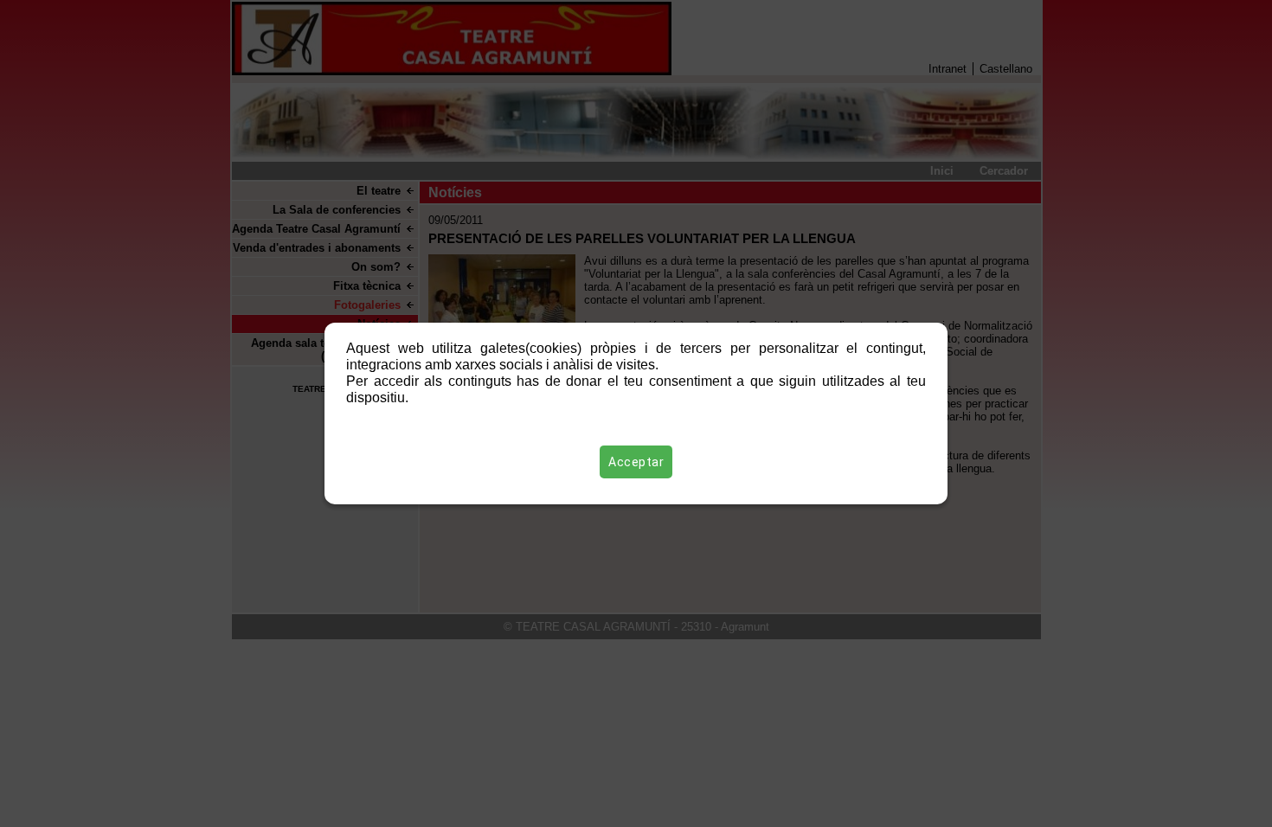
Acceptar (636, 462)
